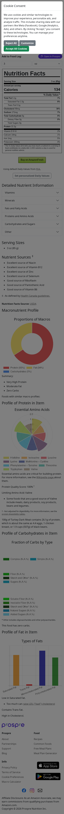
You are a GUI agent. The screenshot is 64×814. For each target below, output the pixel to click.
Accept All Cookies (16, 48)
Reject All (11, 43)
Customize (27, 43)
